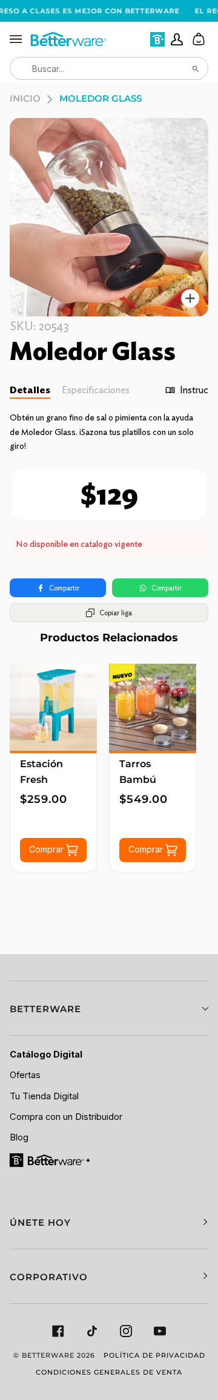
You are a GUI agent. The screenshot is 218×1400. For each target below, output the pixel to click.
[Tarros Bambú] (152, 707)
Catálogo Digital (46, 1054)
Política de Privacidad (154, 1355)
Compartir (64, 587)
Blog (19, 1137)
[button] (109, 1008)
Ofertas (25, 1075)
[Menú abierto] (19, 39)
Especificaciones (96, 390)
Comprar (47, 849)
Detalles (30, 390)
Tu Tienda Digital (44, 1096)
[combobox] (109, 68)
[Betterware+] (50, 1159)
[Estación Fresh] (53, 707)
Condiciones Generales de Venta (109, 1372)
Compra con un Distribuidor (66, 1116)
